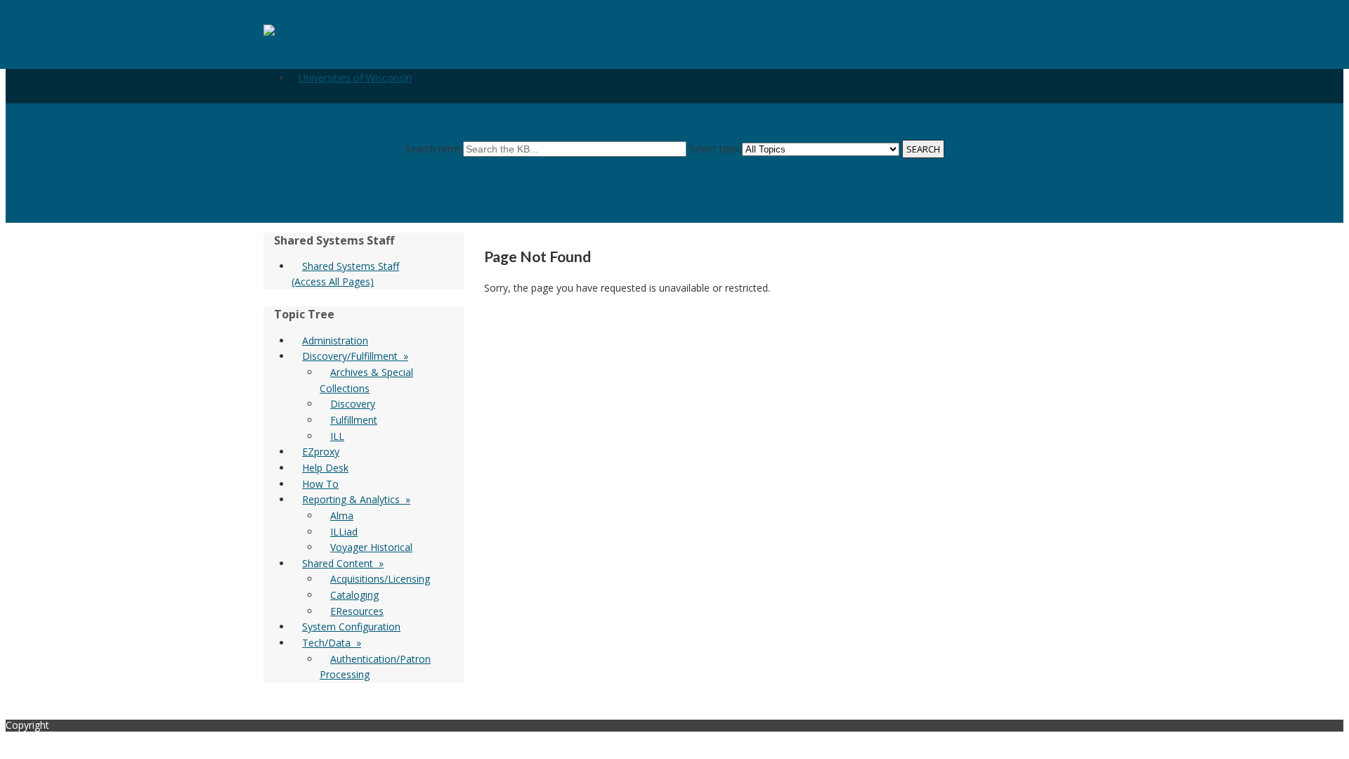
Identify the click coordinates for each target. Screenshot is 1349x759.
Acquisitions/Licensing (380, 578)
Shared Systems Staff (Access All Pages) (345, 273)
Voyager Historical (371, 547)
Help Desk (325, 467)
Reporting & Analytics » (356, 499)
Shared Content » (343, 563)
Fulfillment (353, 420)
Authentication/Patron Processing (375, 667)
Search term (432, 148)
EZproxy (320, 451)
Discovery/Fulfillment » (355, 356)
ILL (337, 436)
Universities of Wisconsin (355, 77)
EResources (357, 611)
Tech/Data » (331, 642)
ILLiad (344, 531)
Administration (335, 340)
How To (320, 484)
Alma (341, 515)
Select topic (715, 148)
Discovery (352, 403)
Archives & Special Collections (366, 380)
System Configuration (351, 626)
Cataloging (354, 595)
